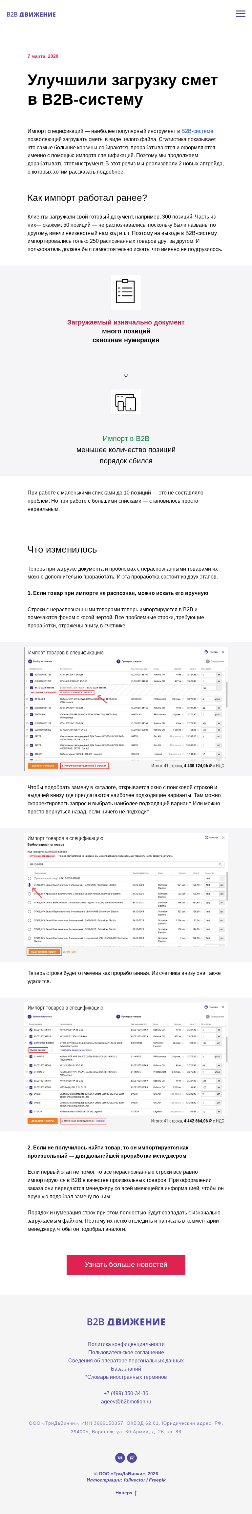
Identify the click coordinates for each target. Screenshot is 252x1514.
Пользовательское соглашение (126, 1352)
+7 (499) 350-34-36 (126, 1393)
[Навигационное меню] (240, 14)
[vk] (120, 1458)
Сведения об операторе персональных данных (126, 1360)
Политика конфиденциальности (126, 1344)
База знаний (126, 1369)
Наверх (124, 1492)
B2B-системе (197, 131)
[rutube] (132, 1458)
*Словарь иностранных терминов (126, 1377)
